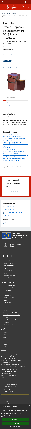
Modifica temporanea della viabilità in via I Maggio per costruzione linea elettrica (15, 156)
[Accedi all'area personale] (25, 2)
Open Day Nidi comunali (9, 149)
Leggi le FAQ (6, 389)
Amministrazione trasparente (11, 399)
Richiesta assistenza (8, 391)
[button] (15, 426)
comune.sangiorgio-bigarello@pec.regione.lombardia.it (10, 363)
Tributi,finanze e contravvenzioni (11, 315)
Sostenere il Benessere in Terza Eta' (12, 136)
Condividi (5, 54)
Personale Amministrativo (10, 275)
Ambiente (5, 317)
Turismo (5, 300)
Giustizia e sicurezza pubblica (10, 312)
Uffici (4, 268)
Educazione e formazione (9, 310)
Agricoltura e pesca (8, 325)
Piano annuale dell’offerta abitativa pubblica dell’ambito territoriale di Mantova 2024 (14, 159)
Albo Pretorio (6, 401)
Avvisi (5, 337)
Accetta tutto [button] (15, 419)
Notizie (14, 13)
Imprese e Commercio (8, 293)
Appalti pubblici (7, 295)
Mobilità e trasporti (8, 302)
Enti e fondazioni (7, 270)
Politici (5, 273)
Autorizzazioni (7, 322)
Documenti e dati (7, 278)
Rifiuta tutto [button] (15, 423)
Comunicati (6, 335)
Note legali (6, 404)
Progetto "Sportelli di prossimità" (11, 135)
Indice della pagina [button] (10, 98)
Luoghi (5, 344)
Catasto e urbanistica (8, 298)
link (2, 416)
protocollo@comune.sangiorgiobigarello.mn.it (16, 366)
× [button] (29, 405)
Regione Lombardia (7, 2)
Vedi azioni (13, 54)
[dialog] (15, 416)
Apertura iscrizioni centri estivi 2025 (12, 142)
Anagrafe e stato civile (9, 285)
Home (3, 13)
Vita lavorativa (7, 290)
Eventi (5, 346)
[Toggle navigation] (3, 7)
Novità (8, 13)
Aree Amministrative (8, 266)
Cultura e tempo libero (9, 288)
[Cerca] (28, 7)
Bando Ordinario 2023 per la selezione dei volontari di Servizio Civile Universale (13, 152)
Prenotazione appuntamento (10, 384)
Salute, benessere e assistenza (11, 320)
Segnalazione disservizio (9, 386)
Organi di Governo (8, 263)
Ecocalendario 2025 (8, 148)
